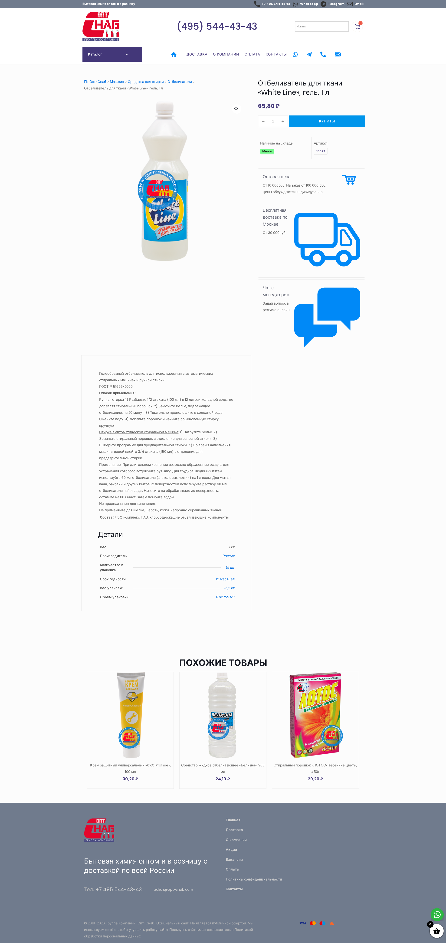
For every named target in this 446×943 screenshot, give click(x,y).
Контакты (234, 889)
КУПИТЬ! (327, 121)
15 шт (230, 567)
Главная (233, 820)
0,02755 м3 (225, 597)
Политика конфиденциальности (254, 879)
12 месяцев (225, 579)
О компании (236, 839)
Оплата (232, 869)
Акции (231, 849)
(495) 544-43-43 (217, 26)
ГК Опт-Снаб (95, 81)
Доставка (234, 829)
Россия (229, 555)
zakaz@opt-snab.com (173, 889)
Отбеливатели (179, 81)
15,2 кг (229, 587)
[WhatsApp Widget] (437, 914)
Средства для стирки (146, 81)
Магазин (117, 81)
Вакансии (234, 859)
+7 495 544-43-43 (118, 889)
